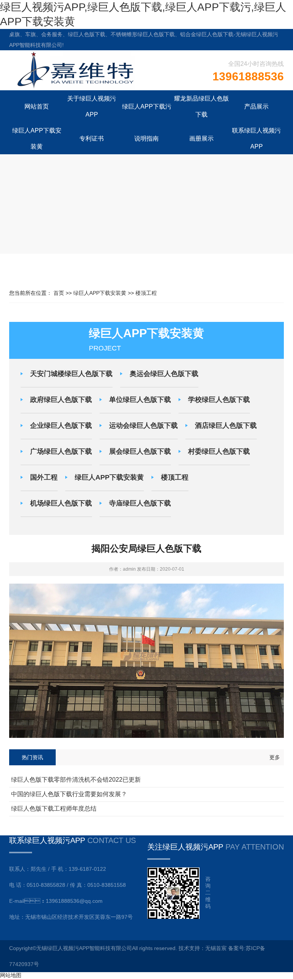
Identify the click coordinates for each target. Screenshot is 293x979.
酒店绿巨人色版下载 (226, 425)
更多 (274, 757)
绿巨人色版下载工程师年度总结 (54, 808)
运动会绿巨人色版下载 (143, 425)
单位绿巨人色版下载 (140, 399)
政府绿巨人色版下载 (61, 399)
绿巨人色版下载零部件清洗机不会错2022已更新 (76, 779)
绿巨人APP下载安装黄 (99, 293)
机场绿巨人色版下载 (61, 503)
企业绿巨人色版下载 (61, 425)
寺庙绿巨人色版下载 (140, 503)
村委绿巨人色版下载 (219, 451)
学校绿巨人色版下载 (219, 399)
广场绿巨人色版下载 (61, 451)
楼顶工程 (146, 293)
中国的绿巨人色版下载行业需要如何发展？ (69, 794)
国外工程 (44, 477)
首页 (58, 293)
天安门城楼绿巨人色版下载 (71, 374)
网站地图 (10, 975)
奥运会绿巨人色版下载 (164, 374)
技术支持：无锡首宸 (203, 948)
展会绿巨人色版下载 (140, 451)
